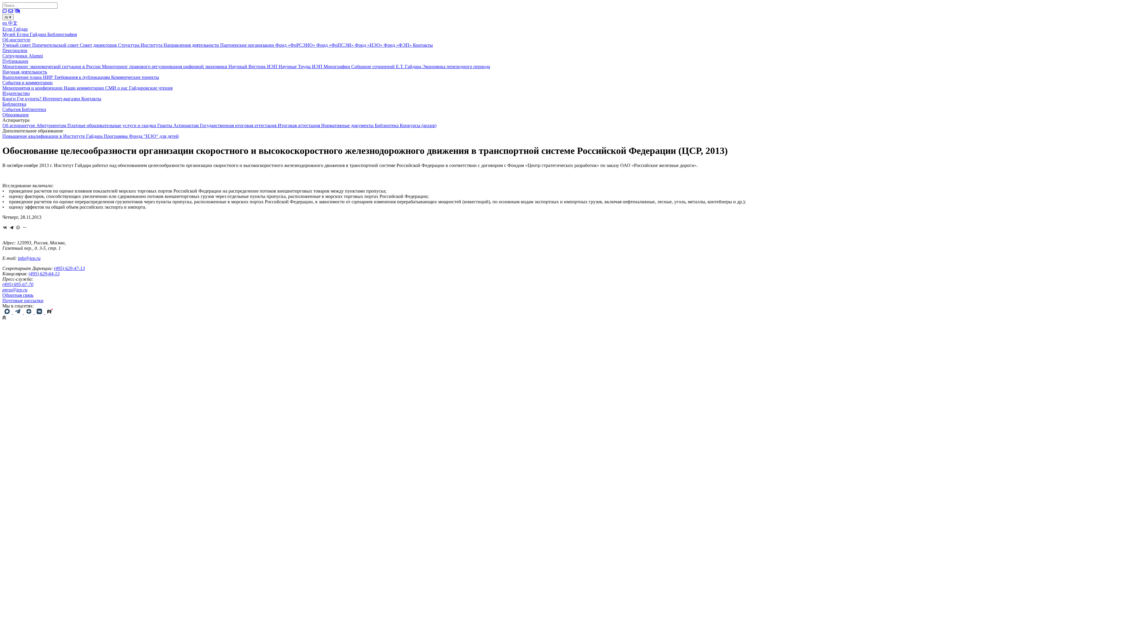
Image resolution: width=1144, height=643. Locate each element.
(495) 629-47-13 (69, 268)
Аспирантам (186, 125)
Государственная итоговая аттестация (239, 125)
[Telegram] (11, 227)
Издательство (16, 93)
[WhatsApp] (18, 227)
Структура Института (141, 45)
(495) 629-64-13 (44, 273)
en (5, 23)
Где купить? (30, 98)
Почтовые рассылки (22, 300)
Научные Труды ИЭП (301, 66)
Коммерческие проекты (135, 77)
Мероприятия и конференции (33, 87)
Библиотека (14, 104)
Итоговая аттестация (299, 125)
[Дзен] (29, 312)
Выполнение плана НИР (28, 77)
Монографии (337, 66)
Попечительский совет (56, 45)
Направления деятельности (192, 45)
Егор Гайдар (15, 29)
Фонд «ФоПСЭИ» (335, 45)
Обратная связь (17, 295)
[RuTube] (50, 312)
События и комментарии (27, 82)
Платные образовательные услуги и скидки (112, 125)
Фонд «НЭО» (369, 45)
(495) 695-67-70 (17, 284)
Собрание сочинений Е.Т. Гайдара (386, 66)
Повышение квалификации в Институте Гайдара (53, 136)
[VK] (40, 312)
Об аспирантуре (19, 125)
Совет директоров (99, 45)
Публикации (15, 61)
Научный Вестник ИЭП (254, 66)
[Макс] (7, 312)
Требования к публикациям (82, 77)
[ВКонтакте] (5, 227)
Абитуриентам (51, 125)
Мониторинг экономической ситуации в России (52, 66)
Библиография (62, 34)
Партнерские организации (247, 45)
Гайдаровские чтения (150, 87)
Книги (9, 98)
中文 (13, 23)
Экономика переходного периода (456, 66)
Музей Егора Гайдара (24, 34)
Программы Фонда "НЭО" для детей (141, 136)
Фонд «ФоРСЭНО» (295, 45)
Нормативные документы (348, 125)
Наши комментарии (84, 87)
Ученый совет (17, 45)
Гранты (165, 125)
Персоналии (14, 50)
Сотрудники (15, 55)
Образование (15, 114)
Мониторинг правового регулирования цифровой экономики (165, 66)
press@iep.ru (14, 289)
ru (8, 17)
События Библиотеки (24, 109)
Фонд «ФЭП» (398, 45)
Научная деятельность (24, 71)
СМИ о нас (117, 87)
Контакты (423, 45)
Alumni (36, 55)
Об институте (16, 39)
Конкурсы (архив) (418, 125)
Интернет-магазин (62, 98)
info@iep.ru (29, 258)
